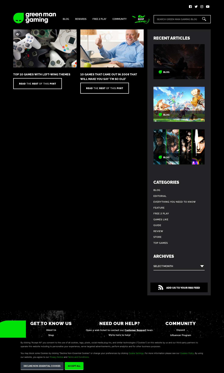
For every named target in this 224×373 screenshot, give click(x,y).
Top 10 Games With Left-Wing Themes (41, 74)
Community (119, 19)
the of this (37, 83)
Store (157, 236)
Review (158, 231)
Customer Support (135, 330)
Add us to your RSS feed (183, 287)
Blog (66, 19)
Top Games (160, 242)
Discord (180, 329)
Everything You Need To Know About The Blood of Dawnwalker (179, 61)
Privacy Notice (56, 357)
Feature (159, 207)
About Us (51, 329)
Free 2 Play (99, 19)
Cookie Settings (136, 353)
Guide (157, 225)
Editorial (160, 195)
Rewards (80, 19)
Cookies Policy (187, 353)
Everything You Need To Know (174, 201)
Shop (141, 19)
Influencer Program (180, 335)
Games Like (160, 219)
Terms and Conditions (78, 357)
